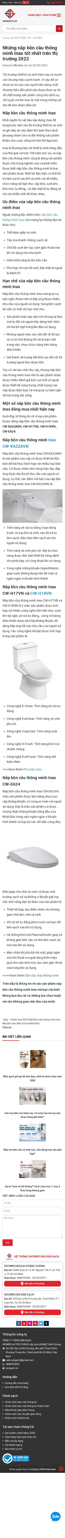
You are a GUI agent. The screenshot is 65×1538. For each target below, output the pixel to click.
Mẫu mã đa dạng (14, 1441)
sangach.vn (12, 1368)
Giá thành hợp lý (13, 1445)
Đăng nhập (7, 2)
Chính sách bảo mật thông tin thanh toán (27, 1406)
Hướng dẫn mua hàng (16, 1383)
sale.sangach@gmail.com (20, 1360)
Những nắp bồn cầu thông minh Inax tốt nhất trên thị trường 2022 (30, 53)
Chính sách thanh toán (17, 1418)
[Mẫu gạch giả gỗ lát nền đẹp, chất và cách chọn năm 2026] (32, 1059)
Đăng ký (17, 2)
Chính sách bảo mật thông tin (21, 1402)
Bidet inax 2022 (19, 1019)
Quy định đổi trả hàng (16, 1387)
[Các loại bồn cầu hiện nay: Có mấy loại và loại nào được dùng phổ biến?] (32, 1096)
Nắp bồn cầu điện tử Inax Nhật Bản (21, 1023)
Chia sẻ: (7, 1027)
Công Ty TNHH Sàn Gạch (43, 1469)
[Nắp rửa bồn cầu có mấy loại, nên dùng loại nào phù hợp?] (32, 1132)
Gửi (7, 1242)
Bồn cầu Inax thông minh (42, 975)
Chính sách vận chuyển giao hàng (23, 1414)
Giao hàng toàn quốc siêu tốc (20, 1437)
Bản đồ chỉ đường (34, 1283)
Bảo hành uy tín (13, 1449)
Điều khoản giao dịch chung (19, 1410)
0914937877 (39, 1278)
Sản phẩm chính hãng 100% (20, 1433)
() (27, 2)
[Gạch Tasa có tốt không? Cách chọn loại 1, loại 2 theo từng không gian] (32, 1169)
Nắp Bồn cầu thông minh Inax (44, 1019)
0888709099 (24, 1278)
